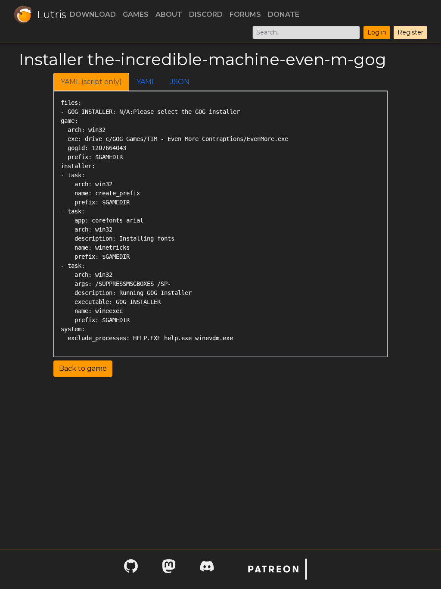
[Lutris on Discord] (207, 569)
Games (136, 14)
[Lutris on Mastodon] (169, 569)
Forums (245, 14)
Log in (376, 32)
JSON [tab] (179, 82)
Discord (206, 14)
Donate (283, 14)
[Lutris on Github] (131, 569)
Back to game (83, 368)
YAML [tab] (146, 82)
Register (410, 32)
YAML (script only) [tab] (91, 82)
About (168, 14)
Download (93, 14)
